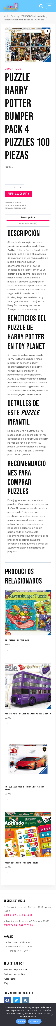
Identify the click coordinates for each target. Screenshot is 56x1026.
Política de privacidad (16, 969)
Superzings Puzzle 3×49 (17, 640)
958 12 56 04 (10, 925)
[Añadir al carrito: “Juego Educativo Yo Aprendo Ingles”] (7, 873)
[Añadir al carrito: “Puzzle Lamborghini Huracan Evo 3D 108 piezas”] (7, 800)
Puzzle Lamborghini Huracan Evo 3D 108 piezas (24, 788)
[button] (47, 31)
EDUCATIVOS (13, 69)
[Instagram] (25, 1000)
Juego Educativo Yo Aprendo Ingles (22, 862)
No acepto (35, 1021)
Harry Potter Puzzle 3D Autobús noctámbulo (28, 713)
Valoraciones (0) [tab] (28, 223)
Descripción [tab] (28, 217)
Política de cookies (15, 974)
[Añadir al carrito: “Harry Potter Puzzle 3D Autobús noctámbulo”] (7, 724)
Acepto (21, 1021)
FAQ (6, 983)
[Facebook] (7, 1000)
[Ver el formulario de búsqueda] (41, 6)
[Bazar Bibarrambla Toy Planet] (11, 6)
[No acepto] (52, 1014)
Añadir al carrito (18, 194)
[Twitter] (16, 1000)
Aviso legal (10, 979)
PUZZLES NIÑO (20, 208)
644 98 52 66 (26, 915)
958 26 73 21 (10, 915)
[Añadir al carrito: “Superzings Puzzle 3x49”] (7, 651)
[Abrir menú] (49, 6)
